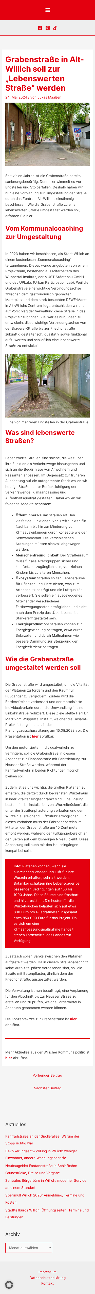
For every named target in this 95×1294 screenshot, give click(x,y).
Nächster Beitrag (47, 1088)
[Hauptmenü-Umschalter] (47, 10)
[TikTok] (55, 28)
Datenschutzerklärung (48, 1278)
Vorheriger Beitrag (47, 1075)
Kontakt (47, 1283)
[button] (9, 1285)
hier (8, 1058)
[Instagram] (47, 28)
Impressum (47, 1272)
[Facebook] (40, 28)
